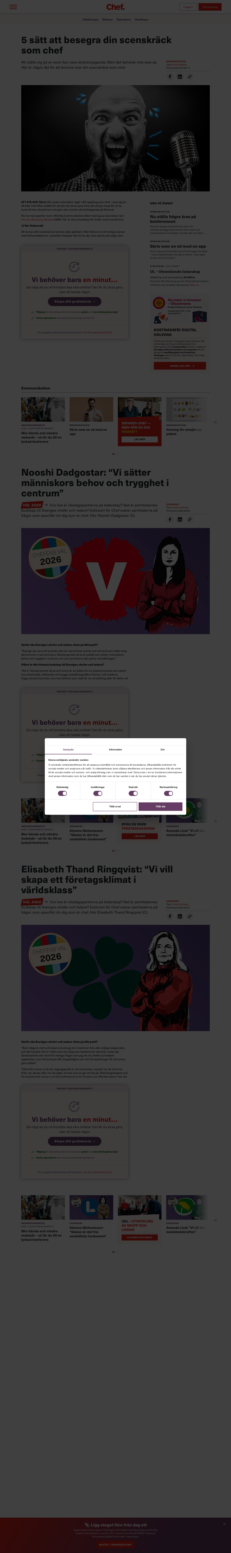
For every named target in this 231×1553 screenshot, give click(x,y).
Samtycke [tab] (68, 749)
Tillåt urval (115, 806)
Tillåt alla (160, 806)
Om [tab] (163, 749)
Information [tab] (115, 749)
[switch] (97, 793)
